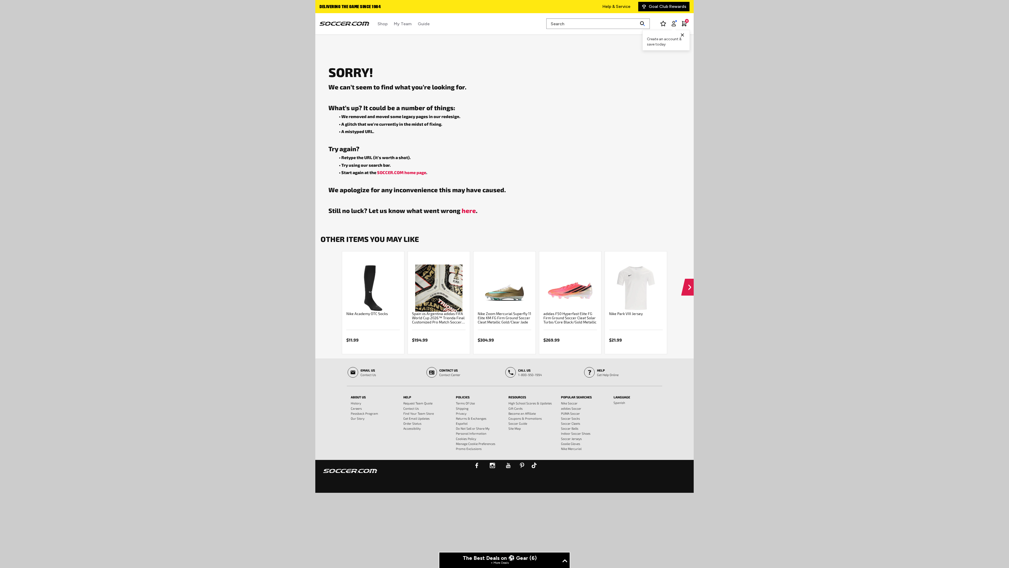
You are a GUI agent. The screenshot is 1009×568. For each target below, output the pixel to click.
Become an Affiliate (522, 413)
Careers (356, 408)
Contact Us (411, 408)
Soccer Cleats (570, 423)
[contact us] (350, 474)
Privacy (461, 413)
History (356, 403)
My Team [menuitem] (402, 23)
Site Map (514, 428)
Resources (517, 397)
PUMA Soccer (570, 413)
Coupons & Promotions (525, 418)
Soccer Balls (569, 428)
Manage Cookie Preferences (475, 443)
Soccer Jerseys (571, 438)
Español (461, 423)
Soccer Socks (570, 418)
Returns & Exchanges (471, 418)
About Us (358, 397)
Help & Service (616, 6)
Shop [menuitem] (383, 23)
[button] (687, 282)
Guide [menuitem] (424, 23)
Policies (463, 397)
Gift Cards (515, 408)
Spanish (619, 402)
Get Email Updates (416, 418)
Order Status (412, 423)
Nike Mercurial (571, 448)
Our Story (357, 418)
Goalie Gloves (570, 443)
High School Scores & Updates (530, 403)
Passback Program (364, 413)
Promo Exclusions (469, 448)
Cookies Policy (466, 438)
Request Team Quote (418, 403)
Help (407, 397)
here (469, 210)
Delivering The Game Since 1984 (350, 7)
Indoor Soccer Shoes (575, 433)
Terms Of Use (465, 403)
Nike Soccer (569, 403)
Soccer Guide (517, 423)
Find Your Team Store (418, 413)
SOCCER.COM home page (401, 172)
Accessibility (412, 428)
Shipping (462, 408)
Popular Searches (576, 397)
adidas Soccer (571, 408)
